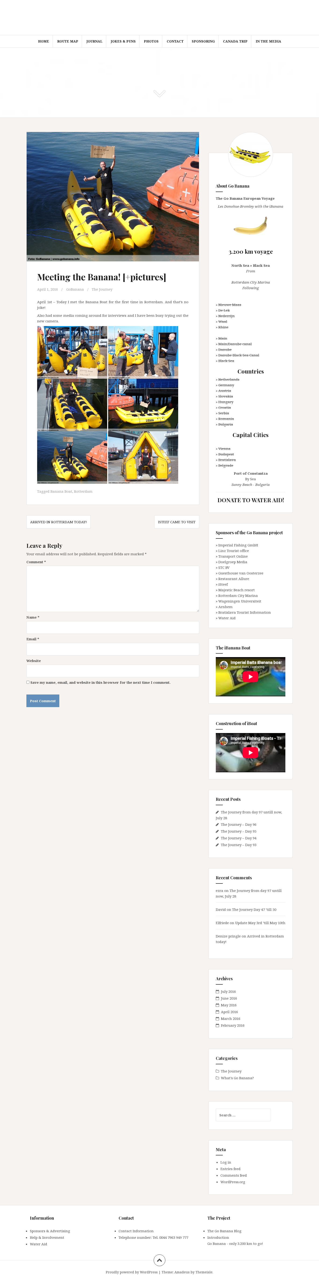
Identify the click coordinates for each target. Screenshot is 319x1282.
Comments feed (233, 1175)
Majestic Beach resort (236, 590)
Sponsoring (203, 41)
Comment (36, 561)
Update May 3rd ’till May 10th (260, 922)
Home (43, 41)
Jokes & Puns (123, 41)
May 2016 (229, 1005)
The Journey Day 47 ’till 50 (254, 909)
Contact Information (136, 1231)
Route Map (67, 41)
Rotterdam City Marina (238, 595)
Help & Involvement (47, 1237)
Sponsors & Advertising (50, 1231)
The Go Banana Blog (224, 1231)
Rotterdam (83, 491)
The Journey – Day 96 (238, 824)
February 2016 (233, 1025)
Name (32, 617)
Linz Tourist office (233, 550)
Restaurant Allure (233, 578)
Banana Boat (61, 491)
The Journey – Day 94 (238, 838)
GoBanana (75, 289)
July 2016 (228, 991)
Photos (151, 41)
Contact (175, 41)
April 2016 (229, 1011)
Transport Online (233, 556)
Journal (94, 41)
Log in (225, 1162)
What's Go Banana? (237, 1077)
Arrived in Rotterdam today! (58, 522)
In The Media (268, 41)
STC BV (224, 567)
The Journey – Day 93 (238, 844)
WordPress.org (232, 1181)
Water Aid (227, 618)
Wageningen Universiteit (239, 601)
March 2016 (230, 1018)
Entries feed (230, 1168)
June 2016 (229, 998)
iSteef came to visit (176, 522)
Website (33, 660)
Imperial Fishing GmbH (238, 545)
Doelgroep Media (232, 561)
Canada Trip (235, 41)
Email (32, 639)
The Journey (102, 289)
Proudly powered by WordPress (132, 1272)
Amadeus (182, 1272)
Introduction (218, 1237)
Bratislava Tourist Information (244, 612)
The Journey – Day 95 (238, 831)
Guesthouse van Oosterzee (240, 573)
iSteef (223, 584)
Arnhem (225, 606)
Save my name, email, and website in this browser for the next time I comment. (100, 682)
